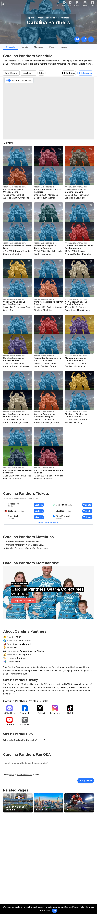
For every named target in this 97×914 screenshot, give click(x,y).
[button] (25, 739)
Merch (52, 47)
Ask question (85, 780)
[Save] (84, 39)
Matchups (38, 47)
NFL (60, 60)
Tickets (24, 47)
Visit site (39, 505)
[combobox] (11, 73)
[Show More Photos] (77, 39)
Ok (54, 910)
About (64, 47)
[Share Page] (91, 39)
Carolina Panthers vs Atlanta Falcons (23, 541)
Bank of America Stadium (15, 64)
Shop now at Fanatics (24, 600)
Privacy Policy (79, 907)
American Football (22, 644)
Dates (41, 73)
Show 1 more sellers (47, 522)
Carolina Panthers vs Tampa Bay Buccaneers (27, 548)
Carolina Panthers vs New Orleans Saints (25, 545)
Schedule (10, 47)
